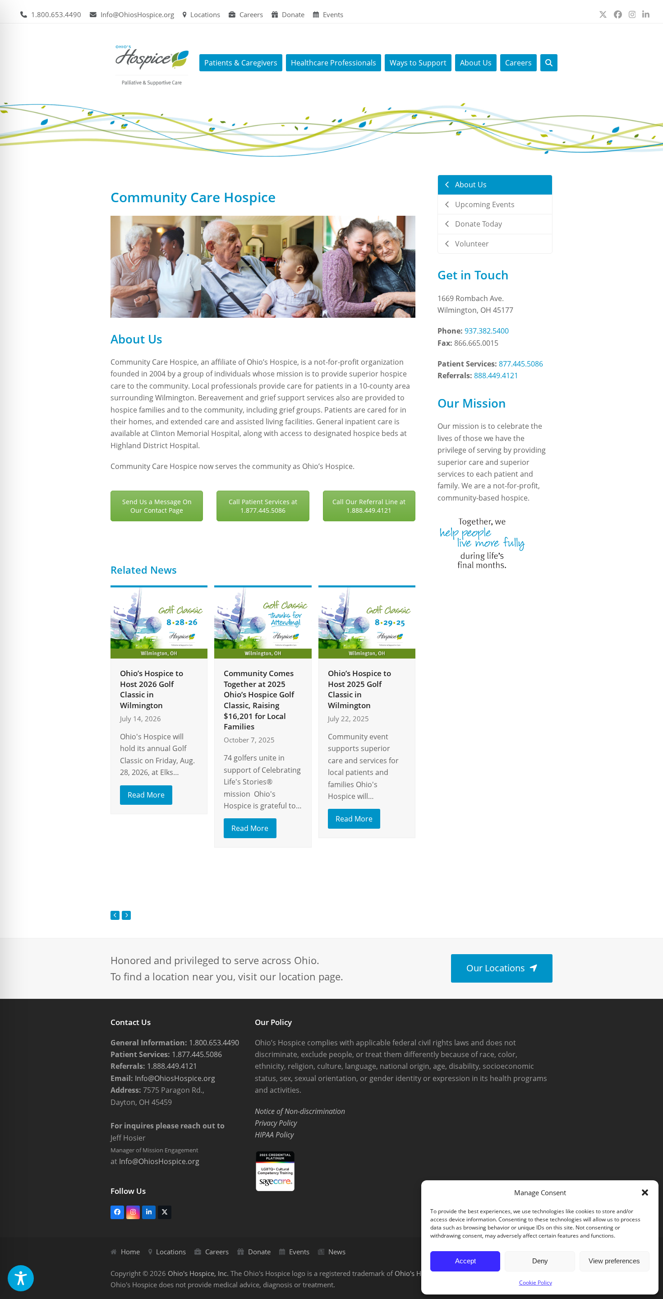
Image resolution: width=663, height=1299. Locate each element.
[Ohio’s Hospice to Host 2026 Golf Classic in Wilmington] (158, 621)
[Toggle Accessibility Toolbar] (21, 1278)
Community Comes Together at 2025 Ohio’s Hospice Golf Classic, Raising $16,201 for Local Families (259, 700)
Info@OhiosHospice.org (137, 14)
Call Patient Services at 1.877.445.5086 (263, 506)
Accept (465, 1261)
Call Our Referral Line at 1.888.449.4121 (368, 506)
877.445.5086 (521, 364)
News (336, 1251)
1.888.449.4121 (171, 1066)
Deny (540, 1261)
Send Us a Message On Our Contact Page (157, 506)
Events (333, 14)
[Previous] (115, 915)
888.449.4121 (496, 375)
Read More (146, 795)
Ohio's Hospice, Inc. (198, 1273)
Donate (293, 14)
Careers (251, 14)
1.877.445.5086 (196, 1054)
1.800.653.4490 (56, 14)
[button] (644, 1192)
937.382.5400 (487, 331)
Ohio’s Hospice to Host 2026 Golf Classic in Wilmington (151, 689)
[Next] (126, 915)
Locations (205, 14)
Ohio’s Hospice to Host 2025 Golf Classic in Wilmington (359, 689)
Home (130, 1251)
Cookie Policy (535, 1282)
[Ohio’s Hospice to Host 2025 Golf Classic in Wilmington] (366, 621)
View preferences (614, 1261)
